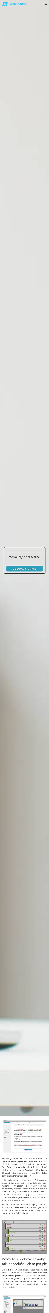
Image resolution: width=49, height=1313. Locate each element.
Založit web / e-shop (24, 568)
